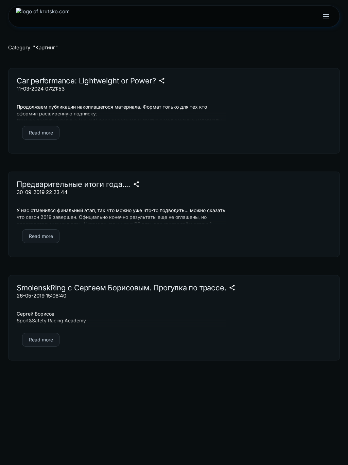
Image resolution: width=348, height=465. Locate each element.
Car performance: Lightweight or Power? (86, 80)
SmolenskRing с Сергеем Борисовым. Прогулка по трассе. (121, 287)
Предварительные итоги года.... (73, 184)
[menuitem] (43, 16)
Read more (41, 132)
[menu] (325, 16)
